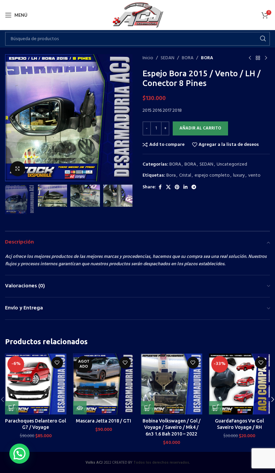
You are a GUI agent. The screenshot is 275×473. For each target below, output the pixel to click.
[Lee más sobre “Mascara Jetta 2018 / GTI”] (80, 407)
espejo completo (212, 175)
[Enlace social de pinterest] (177, 187)
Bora (171, 175)
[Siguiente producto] (266, 58)
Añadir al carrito (200, 128)
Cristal (185, 175)
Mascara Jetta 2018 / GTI (103, 420)
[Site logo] (137, 15)
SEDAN (167, 58)
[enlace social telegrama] (193, 187)
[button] (11, 117)
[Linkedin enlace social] (185, 187)
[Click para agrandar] (17, 168)
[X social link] (168, 187)
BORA (188, 58)
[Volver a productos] (258, 58)
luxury (239, 175)
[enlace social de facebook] (160, 187)
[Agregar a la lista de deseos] (57, 363)
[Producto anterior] (250, 58)
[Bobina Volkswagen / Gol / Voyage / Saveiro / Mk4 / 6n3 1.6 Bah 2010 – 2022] (171, 384)
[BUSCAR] (263, 39)
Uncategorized (232, 164)
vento (254, 175)
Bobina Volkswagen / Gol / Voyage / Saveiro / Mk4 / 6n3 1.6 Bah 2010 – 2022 (172, 427)
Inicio (148, 58)
